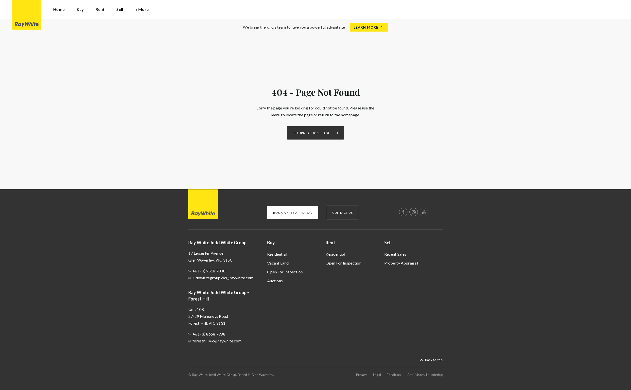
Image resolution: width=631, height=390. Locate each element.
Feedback (394, 375)
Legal (377, 375)
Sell (388, 242)
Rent (330, 242)
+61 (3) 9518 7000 (209, 270)
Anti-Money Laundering (425, 375)
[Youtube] (424, 212)
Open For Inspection (285, 271)
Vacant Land (278, 263)
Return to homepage (311, 133)
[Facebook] (403, 212)
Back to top (434, 360)
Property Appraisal (401, 263)
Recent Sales (395, 254)
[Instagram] (413, 212)
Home (59, 9)
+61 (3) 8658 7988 (209, 334)
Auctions (275, 280)
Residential (277, 254)
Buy (271, 242)
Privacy (361, 375)
